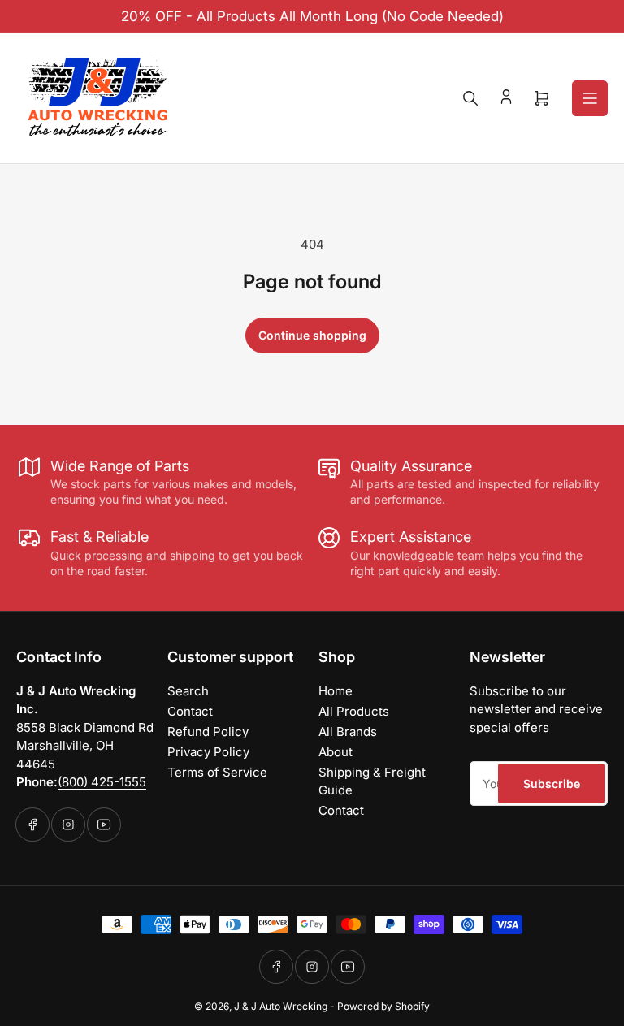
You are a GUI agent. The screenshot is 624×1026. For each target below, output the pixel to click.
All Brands (347, 731)
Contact (190, 711)
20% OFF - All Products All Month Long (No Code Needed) (312, 16)
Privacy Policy (208, 752)
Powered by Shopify (383, 1006)
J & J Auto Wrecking (280, 1006)
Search (188, 691)
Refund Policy (208, 731)
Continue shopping (312, 335)
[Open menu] (590, 98)
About (335, 752)
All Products (353, 711)
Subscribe (551, 783)
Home (335, 691)
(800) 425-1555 (102, 782)
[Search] (470, 98)
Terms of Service (217, 772)
